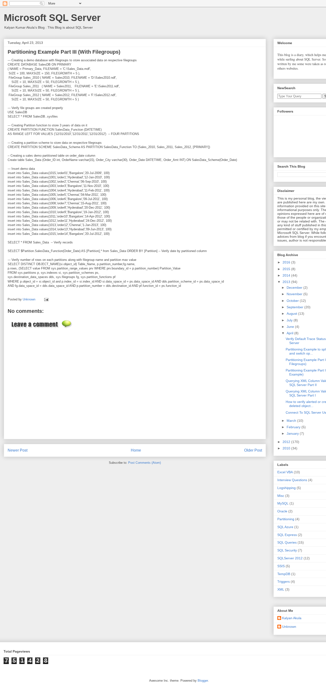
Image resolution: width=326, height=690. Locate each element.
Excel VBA (285, 472)
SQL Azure (285, 527)
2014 (287, 275)
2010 (287, 448)
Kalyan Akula (291, 618)
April (290, 333)
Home (136, 450)
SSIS (281, 566)
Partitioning (285, 519)
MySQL (283, 503)
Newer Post (17, 450)
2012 (287, 442)
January (293, 433)
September (295, 307)
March (292, 420)
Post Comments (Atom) (144, 462)
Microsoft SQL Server (52, 17)
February (294, 427)
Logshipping (286, 488)
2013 (287, 282)
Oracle (282, 511)
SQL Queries (287, 542)
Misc (280, 496)
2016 (287, 262)
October (293, 301)
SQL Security (287, 550)
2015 (287, 269)
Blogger (203, 680)
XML (280, 589)
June (291, 327)
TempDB (283, 574)
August (292, 313)
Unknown (289, 626)
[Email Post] (45, 299)
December (295, 287)
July (290, 320)
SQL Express (287, 535)
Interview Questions (292, 480)
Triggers (283, 581)
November (295, 294)
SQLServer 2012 (290, 558)
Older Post (253, 450)
